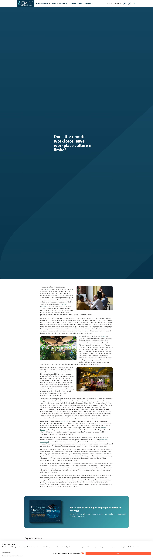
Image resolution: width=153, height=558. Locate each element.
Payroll (53, 3)
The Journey (63, 3)
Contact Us (117, 3)
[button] (124, 3)
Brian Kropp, (64, 421)
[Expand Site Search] (134, 3)
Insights (88, 3)
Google (103, 336)
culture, (49, 289)
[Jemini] (25, 3)
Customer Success (76, 3)
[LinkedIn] (129, 3)
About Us (109, 3)
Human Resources (42, 3)
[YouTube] (124, 3)
